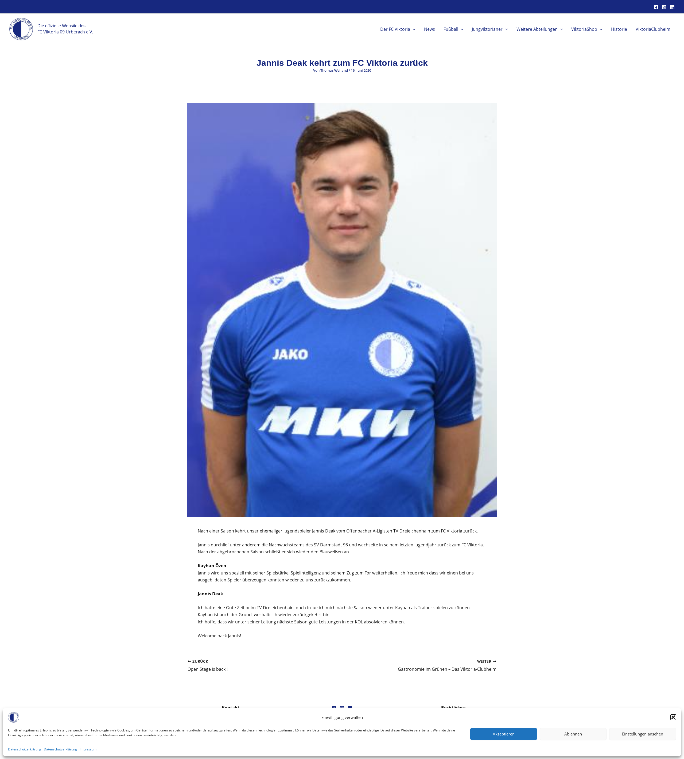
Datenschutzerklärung (24, 749)
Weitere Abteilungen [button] (537, 29)
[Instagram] (664, 7)
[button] (673, 717)
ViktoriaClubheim (653, 29)
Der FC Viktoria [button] (395, 29)
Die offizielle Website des (61, 26)
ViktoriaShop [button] (584, 29)
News (429, 29)
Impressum (88, 749)
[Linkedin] (672, 7)
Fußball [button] (451, 29)
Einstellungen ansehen (642, 734)
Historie (619, 29)
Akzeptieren (504, 734)
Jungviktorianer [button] (487, 29)
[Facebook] (656, 7)
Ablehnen (573, 734)
